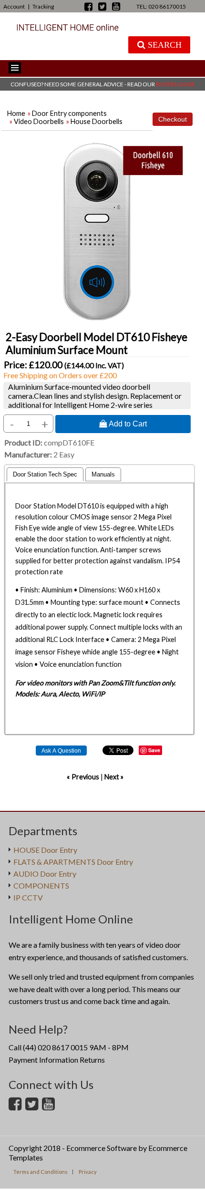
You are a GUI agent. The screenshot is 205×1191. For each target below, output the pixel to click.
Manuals (103, 474)
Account (14, 6)
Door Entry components (69, 113)
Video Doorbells (39, 121)
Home (16, 113)
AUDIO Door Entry (44, 873)
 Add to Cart (123, 423)
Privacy (88, 1172)
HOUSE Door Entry (45, 849)
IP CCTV (28, 897)
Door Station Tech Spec (45, 474)
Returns (92, 1059)
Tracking (43, 6)
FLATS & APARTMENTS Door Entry (73, 861)
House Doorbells (97, 121)
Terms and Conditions (40, 1172)
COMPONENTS (41, 885)
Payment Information (43, 1059)
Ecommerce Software (101, 1147)
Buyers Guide (175, 84)
